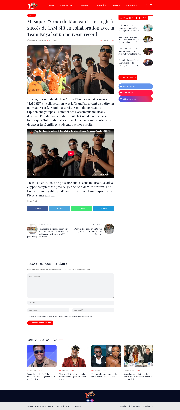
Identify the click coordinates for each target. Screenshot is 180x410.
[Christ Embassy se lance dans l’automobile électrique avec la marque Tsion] (148, 62)
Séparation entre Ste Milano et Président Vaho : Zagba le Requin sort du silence (41, 376)
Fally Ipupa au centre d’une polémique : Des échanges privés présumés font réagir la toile (129, 29)
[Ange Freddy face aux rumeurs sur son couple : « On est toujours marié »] (148, 39)
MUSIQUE (32, 15)
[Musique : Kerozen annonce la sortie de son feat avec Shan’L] (106, 356)
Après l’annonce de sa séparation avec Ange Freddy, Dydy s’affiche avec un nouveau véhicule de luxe (129, 53)
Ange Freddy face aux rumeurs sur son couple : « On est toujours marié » (129, 39)
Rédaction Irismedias (39, 40)
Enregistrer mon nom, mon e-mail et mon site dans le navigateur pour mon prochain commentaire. (61, 316)
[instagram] (92, 400)
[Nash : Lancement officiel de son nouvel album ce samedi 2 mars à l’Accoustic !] (138, 356)
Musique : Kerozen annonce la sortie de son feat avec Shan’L (104, 375)
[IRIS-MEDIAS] (32, 5)
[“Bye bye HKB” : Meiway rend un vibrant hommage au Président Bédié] (74, 356)
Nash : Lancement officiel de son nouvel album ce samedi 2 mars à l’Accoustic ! (138, 376)
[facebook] (88, 400)
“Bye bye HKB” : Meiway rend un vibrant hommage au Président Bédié (73, 376)
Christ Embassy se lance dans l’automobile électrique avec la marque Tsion (129, 64)
